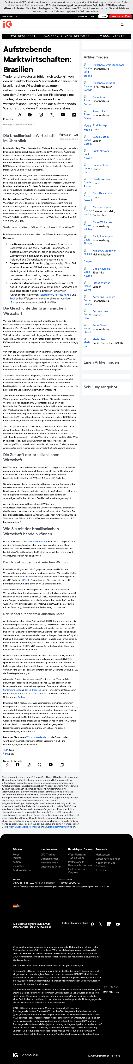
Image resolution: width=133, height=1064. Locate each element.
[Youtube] (64, 115)
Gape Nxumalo (101, 268)
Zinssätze (18, 865)
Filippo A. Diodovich (104, 250)
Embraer (36, 693)
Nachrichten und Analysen (105, 864)
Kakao (67, 294)
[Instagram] (42, 115)
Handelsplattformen (80, 849)
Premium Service (49, 862)
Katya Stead (100, 325)
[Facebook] (31, 115)
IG (14, 923)
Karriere (115, 1055)
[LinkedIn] (75, 115)
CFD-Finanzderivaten (37, 541)
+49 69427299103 (70, 882)
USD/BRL (25, 580)
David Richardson (103, 236)
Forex (16, 854)
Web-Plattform (77, 854)
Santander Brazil (11, 689)
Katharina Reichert (104, 296)
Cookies (46, 926)
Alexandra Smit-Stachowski (109, 64)
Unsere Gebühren (51, 866)
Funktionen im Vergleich (76, 871)
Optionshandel (49, 858)
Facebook (92, 924)
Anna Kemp (99, 96)
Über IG (34, 926)
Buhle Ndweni (101, 150)
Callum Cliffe (100, 164)
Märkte (17, 849)
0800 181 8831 (21, 882)
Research (101, 849)
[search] (122, 24)
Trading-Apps (76, 857)
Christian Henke (102, 207)
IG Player (101, 869)
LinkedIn (109, 924)
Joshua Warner (101, 282)
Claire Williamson (103, 222)
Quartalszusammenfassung (58, 826)
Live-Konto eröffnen (120, 16)
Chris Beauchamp (103, 193)
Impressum (35, 923)
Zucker (14, 298)
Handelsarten (49, 849)
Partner (104, 1055)
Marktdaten (103, 854)
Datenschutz (20, 926)
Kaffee (58, 294)
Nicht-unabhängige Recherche (24, 826)
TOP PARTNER (111, 986)
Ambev (21, 697)
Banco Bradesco (32, 689)
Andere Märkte (22, 869)
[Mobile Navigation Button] (128, 24)
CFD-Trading (48, 854)
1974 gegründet (22, 36)
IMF (6, 750)
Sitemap (22, 923)
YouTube (118, 924)
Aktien (17, 861)
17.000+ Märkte (111, 36)
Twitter (101, 924)
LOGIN (103, 16)
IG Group (93, 1055)
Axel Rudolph (100, 125)
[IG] (7, 25)
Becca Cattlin (101, 136)
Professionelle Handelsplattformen (80, 863)
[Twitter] (53, 115)
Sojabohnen (46, 294)
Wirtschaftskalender (36, 737)
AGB (47, 923)
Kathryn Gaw (100, 310)
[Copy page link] (20, 115)
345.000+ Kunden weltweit (67, 36)
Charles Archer (101, 179)
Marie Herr (99, 339)
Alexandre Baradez (104, 82)
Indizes (17, 857)
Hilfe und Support (45, 882)
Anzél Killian (100, 111)
